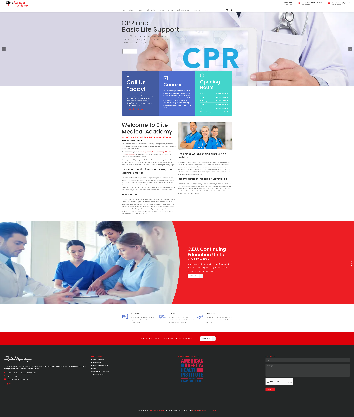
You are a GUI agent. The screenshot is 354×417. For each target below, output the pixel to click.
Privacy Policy (204, 410)
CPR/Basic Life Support (98, 359)
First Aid (93, 368)
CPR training (131, 154)
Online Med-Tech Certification (100, 371)
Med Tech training (158, 152)
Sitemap (213, 410)
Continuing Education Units (99, 365)
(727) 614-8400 (135, 108)
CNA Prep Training (146, 152)
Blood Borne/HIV (96, 362)
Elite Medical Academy (157, 410)
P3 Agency (195, 410)
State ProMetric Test (97, 374)
